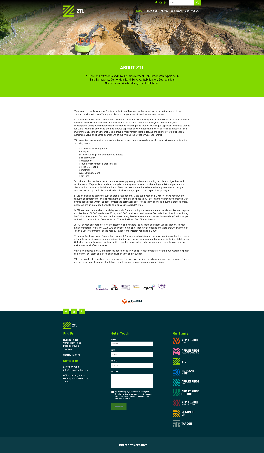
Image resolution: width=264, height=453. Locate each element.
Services (152, 11)
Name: (114, 339)
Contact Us (192, 11)
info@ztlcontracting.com (76, 370)
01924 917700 (71, 367)
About (140, 11)
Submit (119, 406)
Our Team (176, 11)
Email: (114, 350)
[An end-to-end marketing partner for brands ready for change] (132, 445)
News (164, 11)
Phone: (114, 361)
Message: (115, 372)
